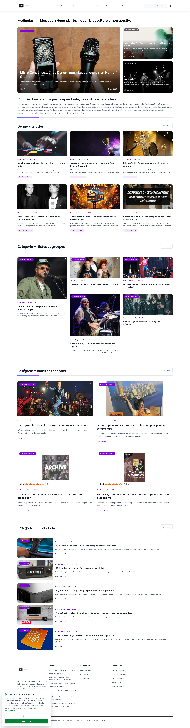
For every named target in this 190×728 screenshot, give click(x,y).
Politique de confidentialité (55, 720)
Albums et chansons (96, 6)
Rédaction (85, 665)
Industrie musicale (63, 6)
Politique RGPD (79, 720)
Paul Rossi (21, 159)
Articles (52, 665)
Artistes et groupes (80, 6)
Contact (69, 720)
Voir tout (166, 125)
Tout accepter (26, 721)
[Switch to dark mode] (171, 6)
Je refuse (26, 716)
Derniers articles (49, 6)
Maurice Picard (22, 213)
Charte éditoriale (92, 720)
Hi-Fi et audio (126, 6)
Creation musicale (112, 6)
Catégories (117, 665)
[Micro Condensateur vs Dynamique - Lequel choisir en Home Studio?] (68, 60)
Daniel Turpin (75, 159)
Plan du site (104, 720)
